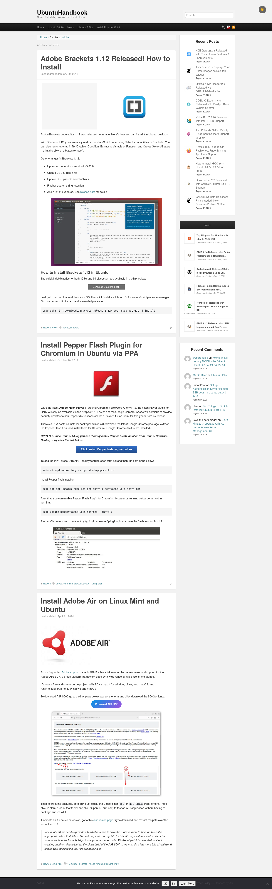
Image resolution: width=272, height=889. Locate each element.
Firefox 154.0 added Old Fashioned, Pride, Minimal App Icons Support (211, 150)
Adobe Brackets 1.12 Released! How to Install (105, 62)
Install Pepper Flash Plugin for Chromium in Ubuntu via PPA (91, 349)
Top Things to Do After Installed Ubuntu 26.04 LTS (211, 408)
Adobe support (70, 672)
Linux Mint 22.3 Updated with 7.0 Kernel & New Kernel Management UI (210, 425)
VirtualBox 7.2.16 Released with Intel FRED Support (212, 119)
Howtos (47, 327)
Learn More (187, 883)
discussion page (103, 820)
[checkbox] (262, 9)
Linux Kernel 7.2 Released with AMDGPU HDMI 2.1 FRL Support (213, 183)
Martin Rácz (200, 375)
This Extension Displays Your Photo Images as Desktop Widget (213, 70)
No (174, 883)
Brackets (74, 327)
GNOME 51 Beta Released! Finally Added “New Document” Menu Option (212, 200)
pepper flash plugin (93, 583)
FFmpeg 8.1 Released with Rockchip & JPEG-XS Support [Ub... (212, 306)
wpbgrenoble (200, 357)
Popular (207, 224)
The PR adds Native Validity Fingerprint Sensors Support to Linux (212, 133)
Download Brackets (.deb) (106, 286)
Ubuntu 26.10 (56, 27)
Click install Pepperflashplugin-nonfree (106, 449)
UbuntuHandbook (62, 12)
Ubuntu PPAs (85, 27)
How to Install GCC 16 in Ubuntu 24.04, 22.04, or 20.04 (210, 167)
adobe (66, 327)
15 (68, 863)
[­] (136, 2)
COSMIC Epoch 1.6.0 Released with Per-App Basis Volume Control (212, 104)
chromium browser (72, 583)
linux (116, 863)
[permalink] (170, 327)
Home (40, 27)
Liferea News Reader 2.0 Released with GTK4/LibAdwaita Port (210, 87)
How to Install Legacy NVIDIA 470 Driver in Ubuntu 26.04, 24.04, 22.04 (210, 361)
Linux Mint (57, 863)
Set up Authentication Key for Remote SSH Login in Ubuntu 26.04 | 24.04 (211, 390)
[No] (267, 883)
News (70, 27)
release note (87, 192)
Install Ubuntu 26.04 (108, 27)
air (80, 863)
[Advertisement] (69, 106)
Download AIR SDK (106, 704)
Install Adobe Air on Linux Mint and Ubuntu (100, 605)
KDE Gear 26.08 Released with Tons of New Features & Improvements (212, 54)
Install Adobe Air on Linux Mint (97, 863)
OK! (165, 883)
